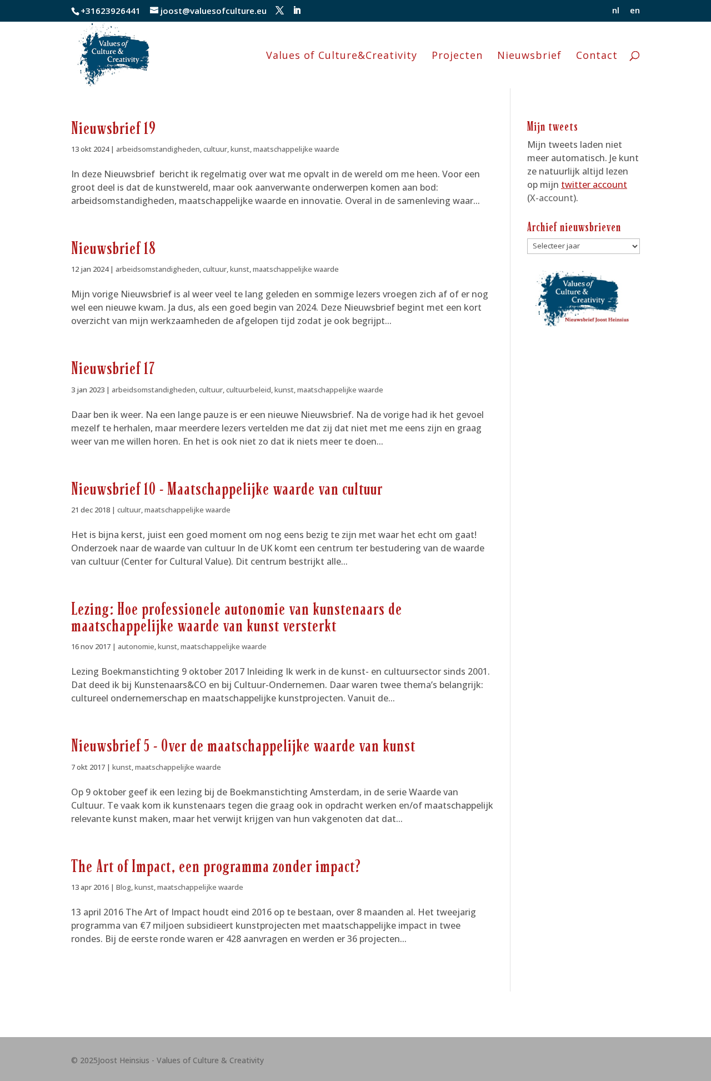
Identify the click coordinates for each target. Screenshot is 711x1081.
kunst (240, 149)
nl (615, 11)
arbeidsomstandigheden (158, 149)
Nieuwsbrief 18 (113, 248)
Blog (123, 887)
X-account (551, 198)
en (635, 11)
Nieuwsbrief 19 (113, 128)
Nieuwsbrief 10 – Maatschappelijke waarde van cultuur (227, 489)
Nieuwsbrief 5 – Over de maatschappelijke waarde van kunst (243, 746)
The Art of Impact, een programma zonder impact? (216, 866)
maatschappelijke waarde (296, 149)
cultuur (215, 149)
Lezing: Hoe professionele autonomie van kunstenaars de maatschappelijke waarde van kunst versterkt (236, 617)
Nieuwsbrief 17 (113, 368)
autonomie (136, 646)
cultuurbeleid (248, 390)
